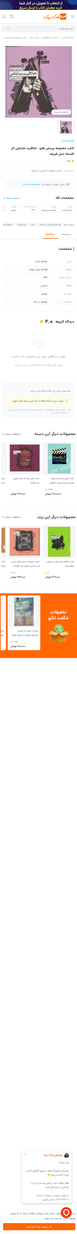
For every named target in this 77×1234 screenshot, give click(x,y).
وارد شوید (17, 401)
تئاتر (33, 224)
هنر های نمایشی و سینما (50, 224)
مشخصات (66, 234)
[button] (5, 464)
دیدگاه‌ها (50, 234)
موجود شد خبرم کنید (37, 1226)
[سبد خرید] (11, 16)
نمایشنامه (21, 224)
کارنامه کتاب (67, 141)
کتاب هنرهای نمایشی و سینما (46, 170)
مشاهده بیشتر (12, 434)
